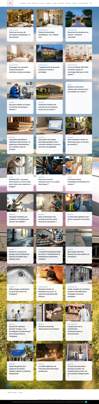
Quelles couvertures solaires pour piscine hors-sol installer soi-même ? (78, 89)
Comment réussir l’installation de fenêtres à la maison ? (79, 181)
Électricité (68, 3)
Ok (86, 401)
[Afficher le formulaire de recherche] (91, 3)
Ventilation (48, 3)
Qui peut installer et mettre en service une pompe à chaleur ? (19, 107)
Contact (20, 392)
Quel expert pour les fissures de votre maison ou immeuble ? (78, 254)
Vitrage (55, 3)
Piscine (29, 3)
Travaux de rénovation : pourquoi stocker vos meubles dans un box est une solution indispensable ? (78, 371)
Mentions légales (12, 392)
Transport (74, 3)
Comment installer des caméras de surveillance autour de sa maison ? (48, 107)
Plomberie (35, 3)
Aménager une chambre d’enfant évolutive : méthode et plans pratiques (20, 69)
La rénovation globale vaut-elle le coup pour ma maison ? (79, 219)
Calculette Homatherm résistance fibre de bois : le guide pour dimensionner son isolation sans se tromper (19, 144)
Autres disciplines (83, 3)
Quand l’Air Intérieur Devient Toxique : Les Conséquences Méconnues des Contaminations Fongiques (20, 331)
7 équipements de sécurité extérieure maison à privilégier (48, 69)
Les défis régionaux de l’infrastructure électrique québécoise (48, 368)
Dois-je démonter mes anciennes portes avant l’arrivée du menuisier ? (47, 219)
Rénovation (61, 3)
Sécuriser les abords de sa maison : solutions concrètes (78, 34)
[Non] (97, 402)
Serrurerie (41, 3)
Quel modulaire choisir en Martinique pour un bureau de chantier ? (78, 142)
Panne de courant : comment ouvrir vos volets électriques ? (49, 181)
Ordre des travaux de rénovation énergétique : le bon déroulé (19, 34)
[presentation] (20, 18)
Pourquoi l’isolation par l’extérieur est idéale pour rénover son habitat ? (19, 219)
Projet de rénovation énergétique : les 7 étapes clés (48, 34)
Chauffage (23, 3)
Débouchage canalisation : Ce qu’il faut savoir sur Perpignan (19, 291)
